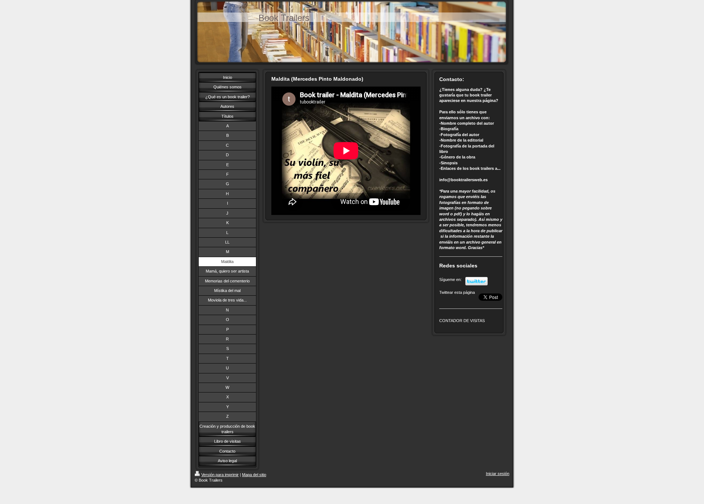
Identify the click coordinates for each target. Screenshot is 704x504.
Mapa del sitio (254, 474)
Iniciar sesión (497, 473)
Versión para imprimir (220, 474)
